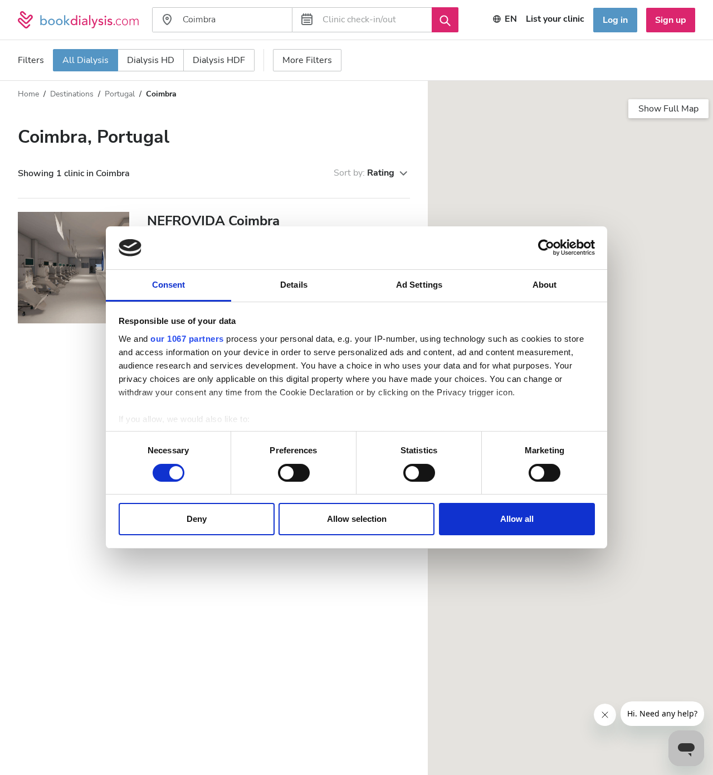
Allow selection (357, 519)
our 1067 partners (187, 338)
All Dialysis (85, 60)
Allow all (517, 519)
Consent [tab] (168, 284)
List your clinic (555, 19)
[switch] (294, 473)
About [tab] (545, 284)
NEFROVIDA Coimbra (213, 221)
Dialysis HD (150, 60)
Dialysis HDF (219, 60)
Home (28, 94)
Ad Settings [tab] (419, 284)
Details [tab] (293, 284)
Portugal (120, 94)
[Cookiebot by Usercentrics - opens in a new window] (546, 247)
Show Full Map (668, 109)
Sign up (670, 20)
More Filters (307, 60)
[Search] (445, 19)
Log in (615, 20)
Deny (197, 519)
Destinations (72, 94)
